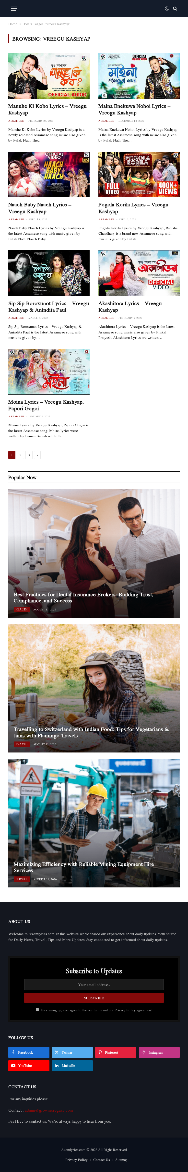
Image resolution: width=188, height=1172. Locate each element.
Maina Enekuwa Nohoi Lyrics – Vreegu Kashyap (134, 109)
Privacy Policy (125, 1010)
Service (22, 879)
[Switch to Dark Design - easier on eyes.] (167, 8)
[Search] (174, 8)
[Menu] (14, 8)
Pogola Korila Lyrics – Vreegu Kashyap (133, 207)
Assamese (16, 121)
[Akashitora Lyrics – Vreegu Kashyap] (139, 273)
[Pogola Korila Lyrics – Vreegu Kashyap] (139, 175)
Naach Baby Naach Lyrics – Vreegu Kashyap (39, 207)
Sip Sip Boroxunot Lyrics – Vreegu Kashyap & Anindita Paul (48, 306)
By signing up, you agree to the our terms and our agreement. (96, 1010)
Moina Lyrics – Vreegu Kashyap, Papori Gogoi (46, 405)
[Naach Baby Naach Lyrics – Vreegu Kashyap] (49, 175)
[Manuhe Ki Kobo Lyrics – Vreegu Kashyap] (49, 76)
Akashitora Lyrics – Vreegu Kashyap (130, 306)
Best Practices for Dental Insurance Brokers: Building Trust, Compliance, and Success (83, 597)
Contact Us (101, 1159)
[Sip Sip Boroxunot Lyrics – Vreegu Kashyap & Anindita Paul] (49, 273)
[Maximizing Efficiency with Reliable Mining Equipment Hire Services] (94, 823)
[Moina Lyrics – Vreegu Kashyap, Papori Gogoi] (49, 372)
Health (22, 609)
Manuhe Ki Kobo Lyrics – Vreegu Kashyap (47, 109)
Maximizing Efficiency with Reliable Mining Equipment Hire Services (84, 867)
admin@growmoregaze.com (49, 1110)
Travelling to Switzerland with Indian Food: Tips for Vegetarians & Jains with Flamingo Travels (91, 732)
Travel (22, 744)
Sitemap (122, 1159)
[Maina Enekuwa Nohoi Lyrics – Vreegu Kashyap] (139, 76)
